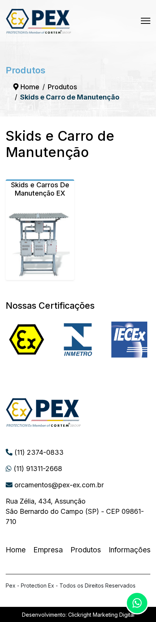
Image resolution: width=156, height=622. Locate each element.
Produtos (85, 550)
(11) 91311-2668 (37, 469)
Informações (130, 550)
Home (16, 550)
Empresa (48, 550)
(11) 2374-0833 (38, 452)
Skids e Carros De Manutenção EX (40, 189)
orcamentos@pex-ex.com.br (58, 485)
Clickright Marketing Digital (101, 614)
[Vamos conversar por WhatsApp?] (137, 603)
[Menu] (145, 20)
